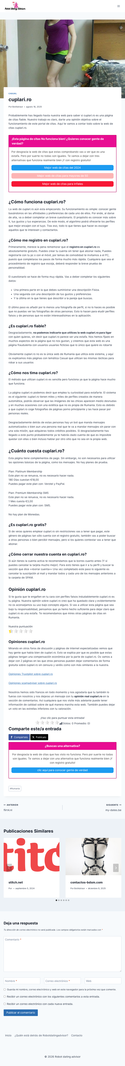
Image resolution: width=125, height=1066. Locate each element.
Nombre (11, 980)
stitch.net (16, 882)
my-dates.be (113, 808)
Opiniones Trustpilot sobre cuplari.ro (31, 674)
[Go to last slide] (9, 868)
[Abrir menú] (118, 6)
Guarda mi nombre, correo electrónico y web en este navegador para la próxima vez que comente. (61, 989)
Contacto (76, 1035)
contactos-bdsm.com (86, 882)
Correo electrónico (57, 980)
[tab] (56, 900)
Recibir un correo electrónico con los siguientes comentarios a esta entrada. (53, 996)
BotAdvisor (17, 106)
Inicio (8, 1035)
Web (88, 980)
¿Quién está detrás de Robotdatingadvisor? (41, 1035)
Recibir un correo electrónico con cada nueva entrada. (40, 1003)
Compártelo (21, 737)
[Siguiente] (116, 868)
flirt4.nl (11, 808)
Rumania (15, 788)
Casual (13, 93)
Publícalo (41, 737)
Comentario (13, 939)
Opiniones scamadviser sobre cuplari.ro (33, 683)
